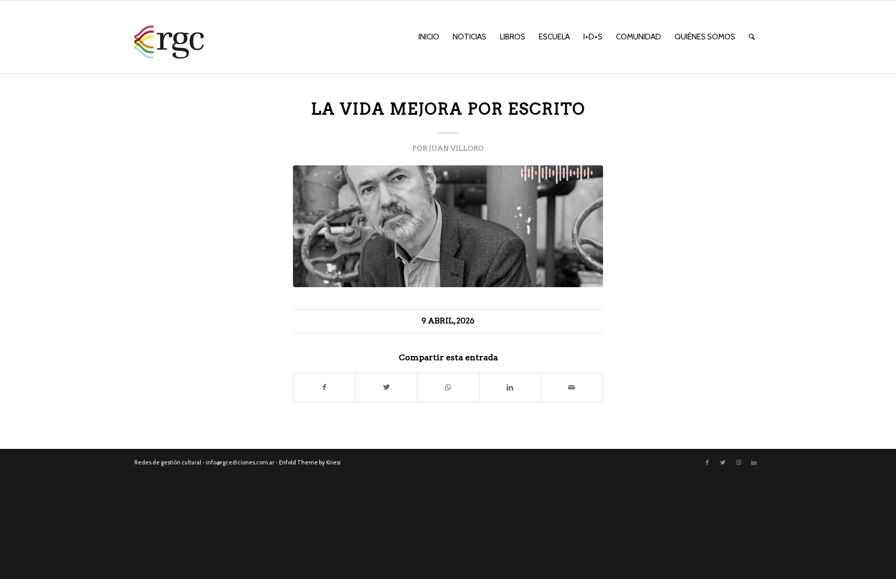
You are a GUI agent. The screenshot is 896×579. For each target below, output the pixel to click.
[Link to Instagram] (738, 462)
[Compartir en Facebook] (324, 387)
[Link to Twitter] (723, 462)
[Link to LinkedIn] (754, 462)
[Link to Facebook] (707, 462)
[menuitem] (429, 37)
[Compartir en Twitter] (386, 387)
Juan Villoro (456, 148)
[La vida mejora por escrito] (448, 226)
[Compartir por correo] (572, 387)
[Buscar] (752, 37)
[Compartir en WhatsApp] (448, 387)
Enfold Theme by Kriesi (310, 462)
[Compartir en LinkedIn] (510, 387)
